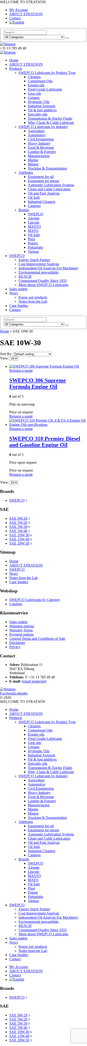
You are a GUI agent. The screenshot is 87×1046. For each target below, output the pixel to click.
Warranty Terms (21, 630)
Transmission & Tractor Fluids (50, 118)
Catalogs (34, 206)
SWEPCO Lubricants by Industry (43, 127)
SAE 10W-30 (19, 535)
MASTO (34, 227)
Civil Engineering (41, 139)
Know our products (33, 297)
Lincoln (33, 222)
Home (13, 60)
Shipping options (21, 626)
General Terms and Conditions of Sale (37, 638)
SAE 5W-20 (18, 523)
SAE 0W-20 (18, 518)
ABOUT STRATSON (26, 14)
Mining (33, 164)
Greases (33, 98)
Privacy (14, 647)
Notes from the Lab (33, 301)
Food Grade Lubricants (45, 89)
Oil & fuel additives (42, 110)
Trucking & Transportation (47, 168)
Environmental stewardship (38, 272)
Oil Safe (34, 197)
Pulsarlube (35, 247)
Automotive (36, 135)
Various (33, 251)
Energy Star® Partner (34, 260)
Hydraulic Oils (38, 102)
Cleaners (34, 77)
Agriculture (36, 131)
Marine (33, 160)
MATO (33, 231)
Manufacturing (38, 156)
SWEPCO (35, 214)
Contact (15, 18)
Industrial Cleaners (41, 202)
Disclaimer (17, 643)
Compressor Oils (40, 81)
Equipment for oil (41, 177)
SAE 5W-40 (18, 531)
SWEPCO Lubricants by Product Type (47, 73)
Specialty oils (37, 114)
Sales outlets (18, 289)
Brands (24, 210)
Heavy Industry (39, 143)
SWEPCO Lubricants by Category (34, 600)
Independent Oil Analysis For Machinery (48, 268)
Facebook (7, 693)
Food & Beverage (41, 147)
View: (5, 358)
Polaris (33, 243)
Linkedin (21, 693)
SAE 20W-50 (19, 543)
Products (15, 68)
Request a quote (21, 370)
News (13, 293)
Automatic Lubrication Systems (51, 185)
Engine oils (36, 85)
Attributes (26, 172)
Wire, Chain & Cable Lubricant (51, 123)
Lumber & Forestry (42, 152)
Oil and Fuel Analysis (44, 193)
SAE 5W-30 (18, 527)
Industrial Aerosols (41, 106)
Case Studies (18, 306)
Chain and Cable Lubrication (49, 189)
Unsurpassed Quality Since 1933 (43, 281)
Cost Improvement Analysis (39, 264)
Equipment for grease (43, 181)
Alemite (33, 218)
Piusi (31, 239)
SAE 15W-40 (19, 539)
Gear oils (34, 93)
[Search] (67, 38)
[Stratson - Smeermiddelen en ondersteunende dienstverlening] (8, 44)
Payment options (21, 634)
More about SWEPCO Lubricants (43, 285)
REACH (25, 276)
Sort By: (6, 354)
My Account (18, 10)
